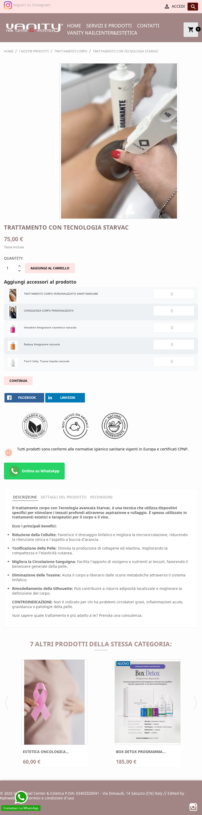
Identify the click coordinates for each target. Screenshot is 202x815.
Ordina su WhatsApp (40, 470)
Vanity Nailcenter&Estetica (102, 33)
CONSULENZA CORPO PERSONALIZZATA (48, 310)
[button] (7, 702)
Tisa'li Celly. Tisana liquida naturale (46, 361)
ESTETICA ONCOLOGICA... (46, 751)
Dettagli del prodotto (64, 496)
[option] (54, 715)
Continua (18, 381)
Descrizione (25, 496)
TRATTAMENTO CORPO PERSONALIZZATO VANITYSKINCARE (61, 293)
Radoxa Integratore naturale (42, 344)
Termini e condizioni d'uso (50, 798)
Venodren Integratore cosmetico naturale (50, 327)
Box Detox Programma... (141, 751)
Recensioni (101, 496)
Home (74, 25)
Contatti (148, 25)
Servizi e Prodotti (109, 25)
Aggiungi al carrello (50, 268)
